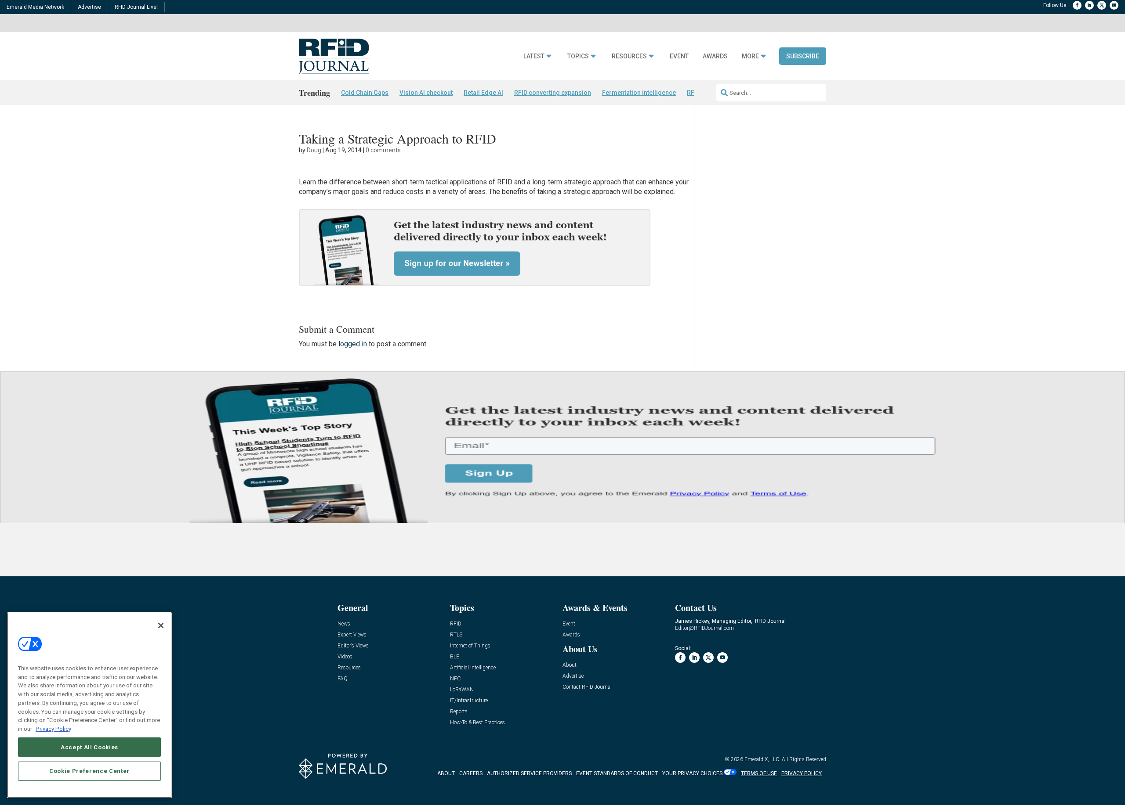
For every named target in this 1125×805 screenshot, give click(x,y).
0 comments (383, 150)
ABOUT (446, 773)
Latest (533, 56)
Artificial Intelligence (473, 668)
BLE (454, 657)
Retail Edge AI (483, 92)
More (750, 56)
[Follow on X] (1101, 5)
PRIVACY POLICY (801, 773)
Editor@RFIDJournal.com (704, 628)
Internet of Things (470, 646)
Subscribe (802, 56)
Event (679, 56)
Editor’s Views (353, 646)
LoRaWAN (462, 690)
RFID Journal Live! (136, 7)
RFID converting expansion (552, 92)
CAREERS (471, 773)
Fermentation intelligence (639, 92)
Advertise (89, 7)
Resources (629, 56)
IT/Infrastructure (469, 701)
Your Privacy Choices (692, 773)
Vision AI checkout (426, 92)
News (344, 624)
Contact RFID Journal (587, 687)
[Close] (161, 625)
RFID (455, 624)
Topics (578, 56)
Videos (345, 657)
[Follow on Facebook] (1077, 5)
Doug (314, 150)
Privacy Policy (53, 728)
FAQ (343, 679)
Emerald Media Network (35, 7)
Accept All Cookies (89, 747)
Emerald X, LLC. (762, 759)
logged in (352, 344)
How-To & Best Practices (477, 723)
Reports (459, 712)
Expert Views (352, 635)
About (569, 665)
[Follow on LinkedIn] (1089, 5)
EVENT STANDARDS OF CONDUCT (617, 773)
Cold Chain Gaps (364, 92)
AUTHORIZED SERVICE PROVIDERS (529, 773)
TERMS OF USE (759, 773)
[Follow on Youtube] (1114, 5)
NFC (455, 679)
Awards (715, 56)
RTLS (456, 635)
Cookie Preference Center (89, 770)
